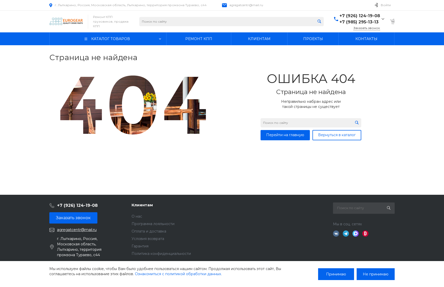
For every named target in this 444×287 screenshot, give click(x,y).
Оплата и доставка (149, 231)
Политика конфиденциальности (161, 253)
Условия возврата (148, 238)
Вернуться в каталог (337, 135)
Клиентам (142, 204)
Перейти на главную (285, 135)
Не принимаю (375, 274)
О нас (137, 216)
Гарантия (140, 246)
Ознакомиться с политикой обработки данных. (178, 274)
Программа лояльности (153, 223)
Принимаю (336, 274)
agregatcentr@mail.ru (246, 5)
